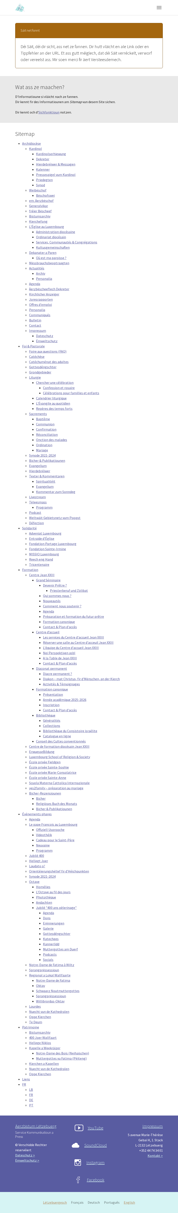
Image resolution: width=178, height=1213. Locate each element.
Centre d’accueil (47, 632)
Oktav (40, 985)
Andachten (44, 902)
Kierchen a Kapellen (44, 1063)
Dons (47, 918)
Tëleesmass (38, 502)
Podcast (35, 512)
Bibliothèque (45, 715)
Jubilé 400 (36, 855)
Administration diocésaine (55, 232)
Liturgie (35, 377)
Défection (36, 523)
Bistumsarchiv (39, 216)
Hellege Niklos (40, 1043)
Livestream (37, 497)
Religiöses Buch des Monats (56, 803)
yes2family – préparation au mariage (56, 788)
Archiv (40, 273)
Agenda (34, 284)
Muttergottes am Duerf (60, 949)
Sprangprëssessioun (44, 970)
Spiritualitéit (45, 481)
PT (31, 1105)
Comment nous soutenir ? (62, 606)
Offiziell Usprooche (50, 829)
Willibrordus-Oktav (50, 1001)
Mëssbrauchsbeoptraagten (49, 263)
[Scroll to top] (168, 1203)
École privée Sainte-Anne (47, 777)
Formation (30, 570)
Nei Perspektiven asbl (59, 653)
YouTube (95, 1127)
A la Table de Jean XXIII (60, 658)
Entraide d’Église (41, 538)
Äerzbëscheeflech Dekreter (49, 289)
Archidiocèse (31, 143)
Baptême (43, 419)
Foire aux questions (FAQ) (47, 351)
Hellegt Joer (38, 861)
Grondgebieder (40, 372)
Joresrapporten (41, 299)
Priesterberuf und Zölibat (69, 590)
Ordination (44, 445)
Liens (26, 1079)
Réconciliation (47, 434)
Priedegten (44, 180)
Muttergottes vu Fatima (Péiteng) (61, 1058)
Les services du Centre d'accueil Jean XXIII (73, 637)
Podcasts (50, 954)
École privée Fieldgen (45, 762)
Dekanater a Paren (42, 252)
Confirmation (46, 429)
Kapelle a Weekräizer (44, 1048)
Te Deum (35, 1022)
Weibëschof (37, 190)
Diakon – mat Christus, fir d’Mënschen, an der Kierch (81, 679)
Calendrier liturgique (51, 398)
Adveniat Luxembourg (45, 533)
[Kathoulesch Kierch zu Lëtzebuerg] (20, 7)
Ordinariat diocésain (51, 237)
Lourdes (35, 1006)
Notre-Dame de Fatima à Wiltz (51, 965)
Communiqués (39, 315)
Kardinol (35, 148)
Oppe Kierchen (40, 1017)
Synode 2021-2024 (42, 455)
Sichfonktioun (48, 112)
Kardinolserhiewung (51, 154)
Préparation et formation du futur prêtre (73, 616)
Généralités (51, 720)
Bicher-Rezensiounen (45, 793)
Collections (51, 725)
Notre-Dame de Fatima (53, 980)
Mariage (42, 450)
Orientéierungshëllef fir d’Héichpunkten (59, 871)
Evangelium (38, 466)
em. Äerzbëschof (41, 200)
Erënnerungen (53, 923)
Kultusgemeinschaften (53, 247)
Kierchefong (38, 221)
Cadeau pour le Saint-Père (55, 840)
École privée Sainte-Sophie (49, 767)
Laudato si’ (37, 866)
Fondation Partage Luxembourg (52, 544)
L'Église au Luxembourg (46, 226)
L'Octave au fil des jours (53, 892)
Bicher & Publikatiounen (47, 460)
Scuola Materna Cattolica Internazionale (59, 783)
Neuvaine (43, 845)
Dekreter (42, 159)
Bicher (41, 798)
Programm (44, 507)
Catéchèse (36, 356)
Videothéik (44, 835)
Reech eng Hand (41, 559)
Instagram (95, 1162)
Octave (34, 881)
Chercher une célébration (55, 382)
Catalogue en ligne (57, 736)
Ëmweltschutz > (27, 1160)
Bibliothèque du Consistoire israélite (70, 731)
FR (24, 1084)
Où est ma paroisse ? (51, 258)
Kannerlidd (51, 944)
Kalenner (43, 169)
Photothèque (46, 897)
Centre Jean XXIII (41, 575)
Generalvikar (38, 206)
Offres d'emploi (40, 304)
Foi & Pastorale (33, 346)
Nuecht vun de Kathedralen (49, 1011)
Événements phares (37, 814)
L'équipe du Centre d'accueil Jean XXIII (71, 647)
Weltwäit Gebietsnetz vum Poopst (55, 518)
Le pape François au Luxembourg (53, 824)
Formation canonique (59, 621)
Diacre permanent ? (57, 673)
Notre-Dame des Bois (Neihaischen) (62, 1053)
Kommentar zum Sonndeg (55, 492)
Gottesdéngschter (42, 367)
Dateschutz (44, 336)
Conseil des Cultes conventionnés (61, 741)
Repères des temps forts (54, 408)
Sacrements (38, 414)
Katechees (51, 939)
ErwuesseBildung (41, 751)
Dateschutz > (25, 1155)
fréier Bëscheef (40, 211)
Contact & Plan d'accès (60, 627)
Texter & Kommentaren (46, 476)
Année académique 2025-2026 (64, 699)
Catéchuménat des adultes (49, 362)
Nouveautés (52, 601)
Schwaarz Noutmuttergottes (57, 991)
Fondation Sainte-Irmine (47, 549)
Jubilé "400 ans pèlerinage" (56, 907)
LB (31, 1089)
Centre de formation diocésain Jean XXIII (59, 746)
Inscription (51, 705)
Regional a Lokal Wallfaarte (50, 975)
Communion (45, 424)
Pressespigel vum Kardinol (56, 174)
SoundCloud (95, 1145)
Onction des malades (51, 440)
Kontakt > (155, 1155)
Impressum (37, 330)
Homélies (43, 887)
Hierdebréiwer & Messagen (55, 164)
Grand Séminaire (48, 580)
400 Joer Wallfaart (43, 1037)
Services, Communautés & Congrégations (66, 242)
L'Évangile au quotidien (53, 403)
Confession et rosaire (59, 388)
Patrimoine (30, 1027)
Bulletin (35, 320)
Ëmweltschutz (47, 341)
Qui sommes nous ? (57, 596)
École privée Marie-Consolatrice (52, 772)
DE (31, 1100)
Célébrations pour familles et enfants (71, 393)
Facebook (95, 1179)
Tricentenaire (39, 564)
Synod (40, 185)
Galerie (48, 928)
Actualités (36, 268)
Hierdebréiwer (39, 471)
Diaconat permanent (51, 668)
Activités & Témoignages (61, 684)
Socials (48, 959)
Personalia (44, 278)
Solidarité (29, 528)
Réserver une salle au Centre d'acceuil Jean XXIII (78, 642)
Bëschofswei (45, 195)
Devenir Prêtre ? (55, 585)
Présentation (53, 694)
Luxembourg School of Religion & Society (59, 757)
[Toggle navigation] (159, 7)
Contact (35, 325)
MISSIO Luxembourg (44, 554)
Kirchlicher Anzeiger (44, 294)
